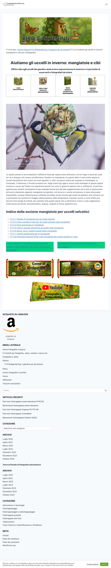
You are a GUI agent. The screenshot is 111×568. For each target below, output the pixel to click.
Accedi (6, 535)
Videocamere (8, 522)
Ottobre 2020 (8, 459)
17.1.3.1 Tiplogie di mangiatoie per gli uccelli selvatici (32, 219)
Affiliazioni (7, 380)
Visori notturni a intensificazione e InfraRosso (22, 525)
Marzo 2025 (8, 446)
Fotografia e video (10, 357)
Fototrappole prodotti (12, 515)
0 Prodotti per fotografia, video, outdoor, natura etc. (25, 353)
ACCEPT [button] (104, 564)
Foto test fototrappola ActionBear (17, 414)
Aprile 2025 (8, 442)
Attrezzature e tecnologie (13, 505)
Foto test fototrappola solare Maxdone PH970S (23, 401)
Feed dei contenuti (11, 539)
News (5, 369)
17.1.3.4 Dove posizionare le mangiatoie (27, 225)
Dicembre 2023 (9, 452)
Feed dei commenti (11, 542)
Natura (27, 50)
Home (20, 50)
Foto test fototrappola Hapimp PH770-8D (20, 409)
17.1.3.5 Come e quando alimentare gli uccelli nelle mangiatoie (37, 228)
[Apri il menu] (106, 4)
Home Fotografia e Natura (14, 349)
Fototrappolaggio (10, 508)
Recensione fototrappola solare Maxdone (20, 405)
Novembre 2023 (10, 456)
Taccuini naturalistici (11, 383)
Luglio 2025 (8, 439)
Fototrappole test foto (12, 518)
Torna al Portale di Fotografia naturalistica (22, 465)
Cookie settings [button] (93, 564)
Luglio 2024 (8, 449)
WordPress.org (9, 545)
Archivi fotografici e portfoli (14, 372)
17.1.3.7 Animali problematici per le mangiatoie (30, 234)
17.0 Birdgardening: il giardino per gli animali (50, 50)
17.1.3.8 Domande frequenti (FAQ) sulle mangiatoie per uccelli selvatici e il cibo (44, 237)
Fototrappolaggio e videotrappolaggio (19, 512)
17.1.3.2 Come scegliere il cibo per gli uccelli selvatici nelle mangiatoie (40, 222)
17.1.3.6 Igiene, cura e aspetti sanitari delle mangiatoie (33, 231)
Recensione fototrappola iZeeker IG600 (20, 418)
